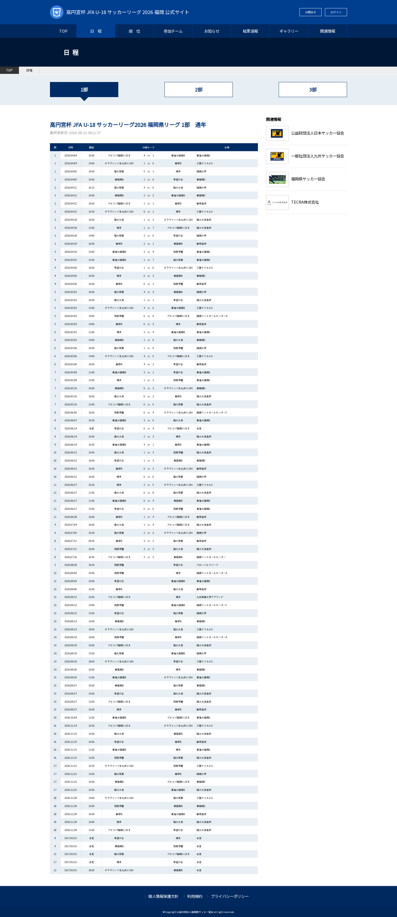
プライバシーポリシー (230, 896)
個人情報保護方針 (163, 896)
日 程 (96, 31)
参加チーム (173, 31)
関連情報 (327, 31)
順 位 (134, 31)
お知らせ (211, 31)
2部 (198, 89)
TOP (63, 31)
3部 (313, 89)
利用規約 (194, 896)
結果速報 (250, 31)
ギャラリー (289, 31)
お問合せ (310, 12)
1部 (84, 89)
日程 (29, 70)
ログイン (336, 12)
